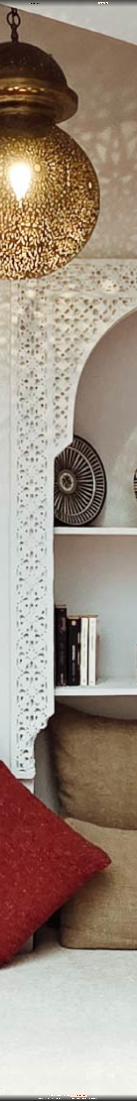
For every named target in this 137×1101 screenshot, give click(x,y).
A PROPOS (87, 3)
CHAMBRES (63, 3)
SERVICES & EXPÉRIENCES (77, 3)
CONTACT (93, 3)
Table (68, 3)
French (107, 3)
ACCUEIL (58, 3)
